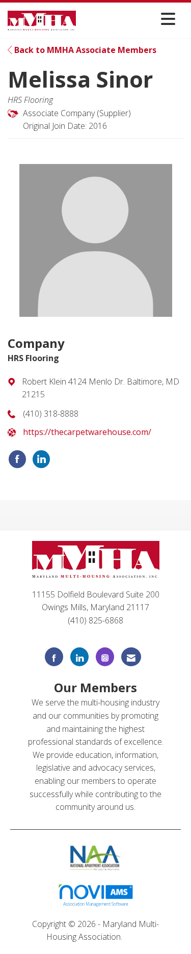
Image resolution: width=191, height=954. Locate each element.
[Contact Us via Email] (131, 656)
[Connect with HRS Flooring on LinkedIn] (41, 459)
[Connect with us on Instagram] (105, 656)
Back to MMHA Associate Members (84, 50)
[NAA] (95, 856)
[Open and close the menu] (128, 18)
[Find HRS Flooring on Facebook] (17, 459)
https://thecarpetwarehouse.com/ (87, 432)
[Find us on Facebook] (54, 656)
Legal (134, 936)
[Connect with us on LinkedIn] (79, 656)
